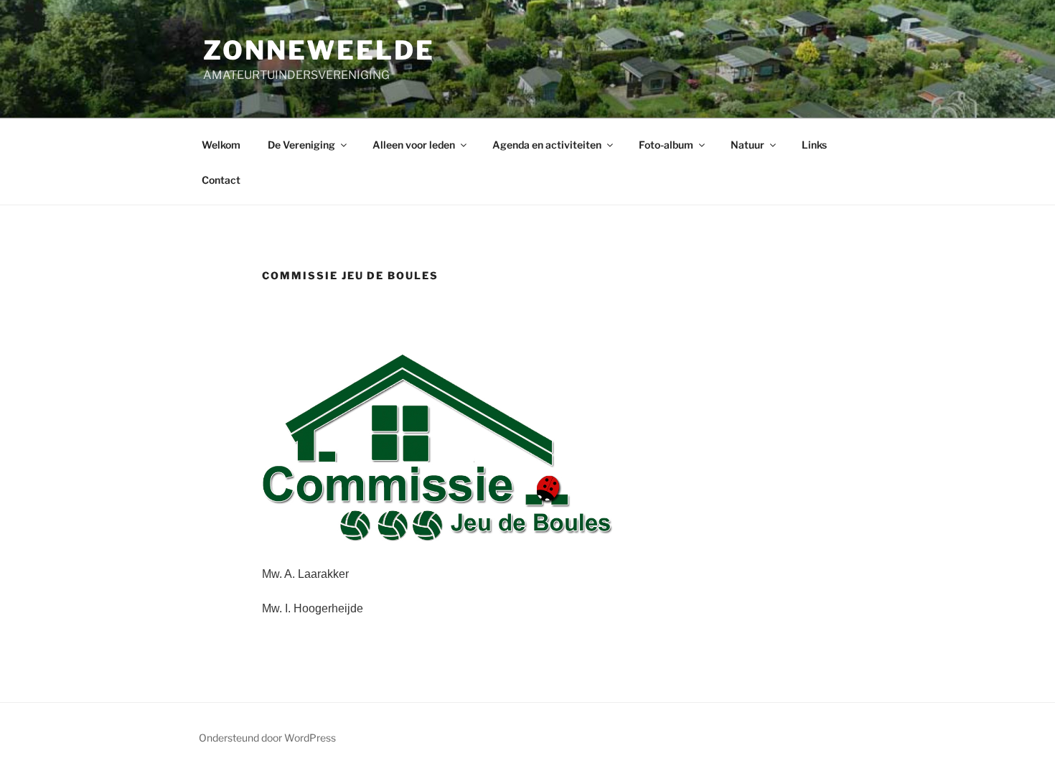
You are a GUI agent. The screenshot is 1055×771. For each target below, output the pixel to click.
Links (814, 145)
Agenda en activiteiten (546, 145)
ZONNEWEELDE (319, 50)
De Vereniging (301, 145)
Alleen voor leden (413, 145)
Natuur (747, 145)
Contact (221, 180)
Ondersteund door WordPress (267, 738)
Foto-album (666, 145)
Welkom (221, 145)
